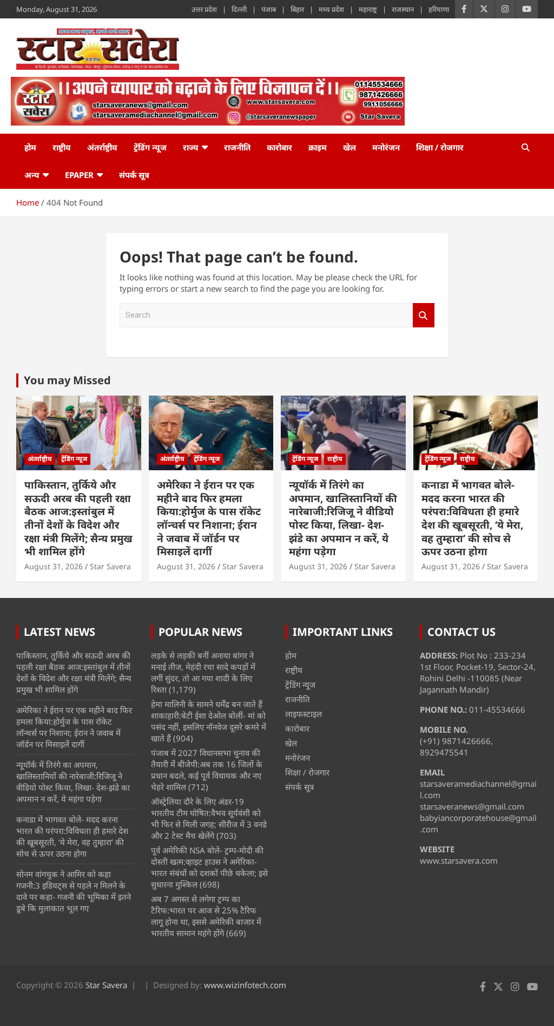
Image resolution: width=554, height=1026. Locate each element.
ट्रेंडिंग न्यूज (150, 147)
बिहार (297, 9)
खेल (349, 147)
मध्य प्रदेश (331, 9)
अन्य (31, 174)
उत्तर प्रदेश (204, 9)
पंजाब (268, 9)
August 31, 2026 (53, 566)
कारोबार (279, 147)
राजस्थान (403, 9)
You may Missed (67, 380)
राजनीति (237, 147)
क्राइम (317, 147)
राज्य (191, 147)
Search (423, 315)
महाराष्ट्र (368, 9)
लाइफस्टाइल (303, 713)
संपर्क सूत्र (134, 174)
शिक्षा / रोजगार (440, 147)
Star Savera (110, 566)
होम (30, 147)
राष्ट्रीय (61, 147)
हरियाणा (438, 9)
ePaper (79, 174)
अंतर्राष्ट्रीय (102, 147)
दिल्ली (239, 9)
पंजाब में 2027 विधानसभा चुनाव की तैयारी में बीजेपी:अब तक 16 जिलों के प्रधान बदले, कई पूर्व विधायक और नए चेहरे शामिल (206, 769)
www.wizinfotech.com (245, 984)
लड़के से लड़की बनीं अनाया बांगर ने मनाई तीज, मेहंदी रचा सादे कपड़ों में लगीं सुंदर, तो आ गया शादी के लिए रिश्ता (203, 672)
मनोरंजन (386, 147)
